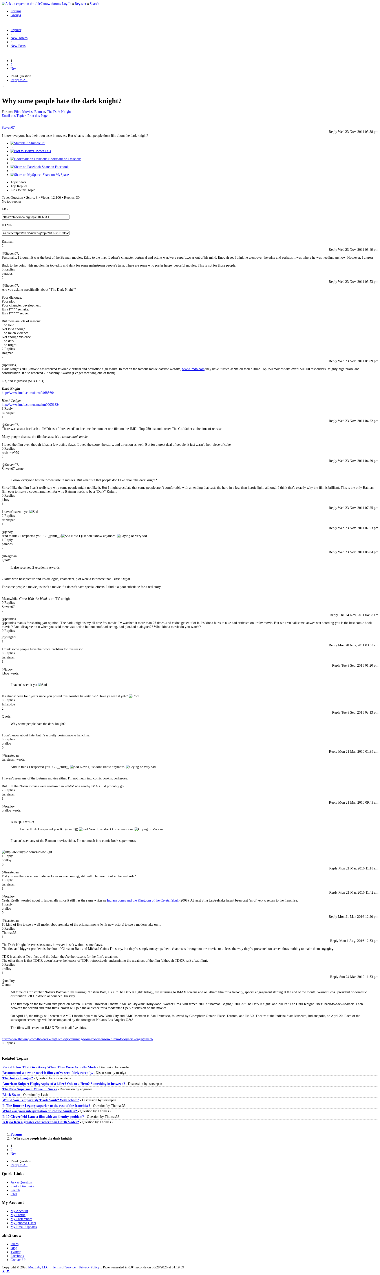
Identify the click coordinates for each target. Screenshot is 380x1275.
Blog (14, 1248)
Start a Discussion (23, 1186)
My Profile (18, 1215)
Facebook (17, 1256)
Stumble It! (36, 143)
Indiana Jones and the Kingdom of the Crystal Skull (143, 900)
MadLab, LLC (38, 1267)
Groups (16, 15)
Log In (66, 3)
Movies (27, 112)
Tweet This (42, 151)
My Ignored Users (23, 1223)
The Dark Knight (59, 112)
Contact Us (18, 1260)
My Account (19, 1211)
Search (94, 3)
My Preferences (21, 1219)
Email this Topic (13, 115)
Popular (16, 30)
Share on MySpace (55, 175)
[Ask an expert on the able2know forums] (31, 3)
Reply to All (19, 80)
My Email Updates (24, 1227)
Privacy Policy (89, 1267)
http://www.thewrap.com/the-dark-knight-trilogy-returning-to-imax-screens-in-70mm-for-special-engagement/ (77, 1039)
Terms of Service (64, 1267)
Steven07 (8, 127)
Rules (14, 1244)
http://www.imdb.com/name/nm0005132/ (30, 404)
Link (5, 209)
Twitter (15, 1252)
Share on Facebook (55, 167)
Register (80, 3)
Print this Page (37, 115)
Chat (14, 1194)
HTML (7, 225)
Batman (39, 112)
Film (17, 112)
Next (14, 68)
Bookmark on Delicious (64, 159)
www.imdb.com (193, 369)
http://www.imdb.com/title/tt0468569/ (28, 393)
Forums (16, 11)
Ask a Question (21, 1182)
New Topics (19, 38)
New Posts (18, 46)
